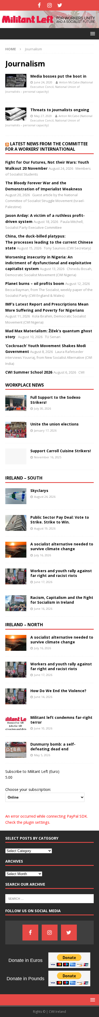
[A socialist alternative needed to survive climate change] (15, 550)
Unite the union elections (54, 424)
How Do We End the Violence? (58, 690)
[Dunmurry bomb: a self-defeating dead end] (15, 750)
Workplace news (24, 385)
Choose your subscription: (28, 789)
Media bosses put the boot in (58, 76)
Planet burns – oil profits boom (34, 283)
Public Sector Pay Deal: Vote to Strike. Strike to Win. (59, 520)
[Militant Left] (49, 25)
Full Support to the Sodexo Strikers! (55, 400)
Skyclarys (39, 490)
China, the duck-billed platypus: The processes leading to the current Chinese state (49, 242)
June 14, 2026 (43, 697)
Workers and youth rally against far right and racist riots (61, 573)
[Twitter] (59, 5)
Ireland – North (24, 625)
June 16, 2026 (43, 609)
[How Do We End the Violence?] (15, 696)
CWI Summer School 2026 (28, 372)
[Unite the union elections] (15, 430)
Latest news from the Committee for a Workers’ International (46, 146)
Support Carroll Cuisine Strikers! (60, 450)
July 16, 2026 (42, 555)
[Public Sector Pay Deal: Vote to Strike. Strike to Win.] (15, 523)
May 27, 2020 (43, 116)
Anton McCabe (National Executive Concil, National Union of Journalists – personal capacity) (49, 86)
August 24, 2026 (44, 497)
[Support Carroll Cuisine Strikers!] (15, 456)
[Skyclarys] (15, 496)
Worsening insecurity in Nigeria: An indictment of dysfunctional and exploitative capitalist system (48, 262)
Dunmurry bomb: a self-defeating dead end (53, 746)
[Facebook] (39, 5)
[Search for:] (49, 898)
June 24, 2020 (43, 82)
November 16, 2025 (47, 457)
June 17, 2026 (43, 582)
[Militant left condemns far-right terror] (15, 723)
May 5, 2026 (42, 755)
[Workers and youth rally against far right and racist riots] (15, 576)
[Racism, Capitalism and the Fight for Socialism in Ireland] (15, 603)
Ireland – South (24, 478)
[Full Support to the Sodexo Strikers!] (15, 403)
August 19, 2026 (44, 528)
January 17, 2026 (45, 430)
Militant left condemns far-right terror (61, 720)
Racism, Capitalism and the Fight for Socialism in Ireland (61, 600)
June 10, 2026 (43, 728)
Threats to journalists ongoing (59, 109)
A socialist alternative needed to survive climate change (61, 546)
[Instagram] (49, 5)
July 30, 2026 (42, 408)
